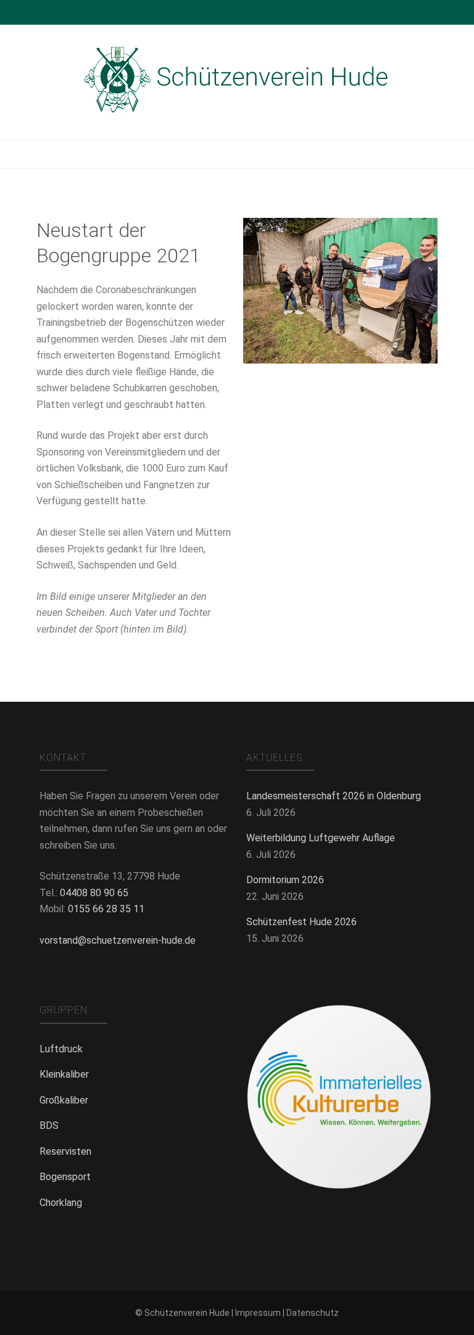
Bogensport (317, 12)
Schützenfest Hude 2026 (301, 922)
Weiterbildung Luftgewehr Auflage (320, 838)
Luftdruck (59, 12)
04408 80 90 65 (94, 893)
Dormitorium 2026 (285, 880)
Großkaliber (170, 12)
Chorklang (373, 12)
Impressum (258, 1313)
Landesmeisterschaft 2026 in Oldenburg (333, 796)
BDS (213, 12)
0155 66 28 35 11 (106, 909)
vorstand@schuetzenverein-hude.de (118, 940)
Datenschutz (312, 1313)
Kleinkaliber (113, 12)
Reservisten (258, 12)
